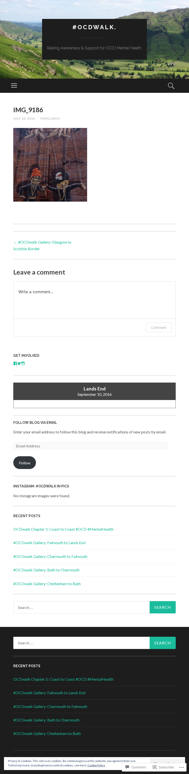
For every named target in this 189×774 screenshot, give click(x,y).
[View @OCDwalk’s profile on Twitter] (19, 363)
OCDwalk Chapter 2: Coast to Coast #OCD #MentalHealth (63, 529)
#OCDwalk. (94, 27)
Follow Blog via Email (35, 423)
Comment (158, 327)
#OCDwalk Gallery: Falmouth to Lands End (49, 542)
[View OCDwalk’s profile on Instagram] (23, 363)
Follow (24, 462)
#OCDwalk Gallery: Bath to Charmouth (46, 569)
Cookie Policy (96, 765)
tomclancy (50, 118)
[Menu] (14, 86)
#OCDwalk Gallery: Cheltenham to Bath (47, 583)
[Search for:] (94, 607)
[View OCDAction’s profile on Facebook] (15, 363)
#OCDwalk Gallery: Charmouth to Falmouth (50, 556)
